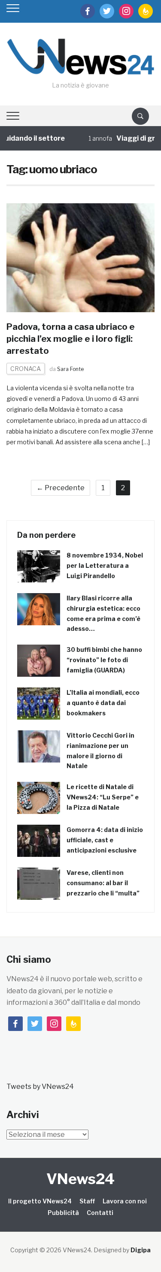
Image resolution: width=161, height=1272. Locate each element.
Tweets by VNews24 (40, 1086)
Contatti (100, 1212)
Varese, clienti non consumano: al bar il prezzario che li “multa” (103, 883)
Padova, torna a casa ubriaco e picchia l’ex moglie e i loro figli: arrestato (70, 339)
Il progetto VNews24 (40, 1201)
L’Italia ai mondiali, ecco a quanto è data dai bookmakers (103, 703)
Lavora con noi (125, 1201)
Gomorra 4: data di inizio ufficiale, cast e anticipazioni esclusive (105, 840)
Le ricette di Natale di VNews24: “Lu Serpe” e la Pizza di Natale (103, 797)
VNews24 (80, 1179)
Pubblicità (63, 1212)
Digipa (141, 1250)
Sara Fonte (70, 369)
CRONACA (25, 368)
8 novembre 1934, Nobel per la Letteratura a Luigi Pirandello (105, 565)
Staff (87, 1201)
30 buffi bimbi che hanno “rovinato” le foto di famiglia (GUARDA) (104, 660)
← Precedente (60, 488)
